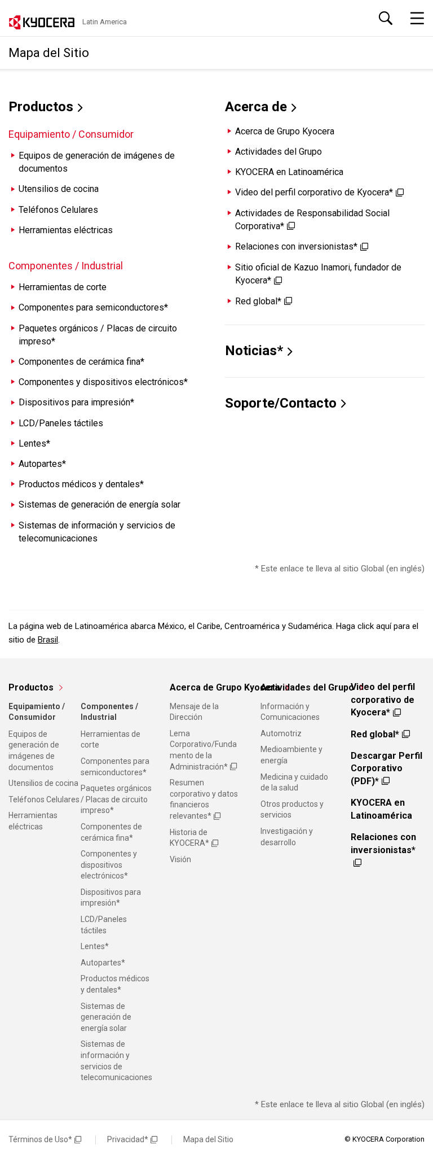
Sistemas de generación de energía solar (99, 504)
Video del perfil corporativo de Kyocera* (314, 192)
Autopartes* (42, 463)
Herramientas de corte (63, 287)
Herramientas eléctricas (66, 230)
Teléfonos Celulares (58, 209)
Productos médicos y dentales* (81, 484)
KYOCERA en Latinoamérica (289, 172)
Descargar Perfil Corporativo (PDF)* (386, 768)
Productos (40, 107)
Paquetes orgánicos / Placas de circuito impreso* (116, 799)
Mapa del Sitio (208, 1139)
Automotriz (281, 733)
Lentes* (34, 443)
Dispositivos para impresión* (76, 402)
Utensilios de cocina (59, 188)
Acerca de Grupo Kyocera (284, 131)
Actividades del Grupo (278, 151)
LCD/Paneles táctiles (61, 423)
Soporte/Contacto (281, 403)
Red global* (258, 301)
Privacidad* (127, 1139)
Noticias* (254, 351)
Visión (180, 859)
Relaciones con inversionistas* (296, 246)
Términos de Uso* (40, 1139)
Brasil (48, 640)
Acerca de (256, 107)
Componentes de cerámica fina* (81, 361)
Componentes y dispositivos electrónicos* (103, 382)
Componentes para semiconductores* (93, 307)
